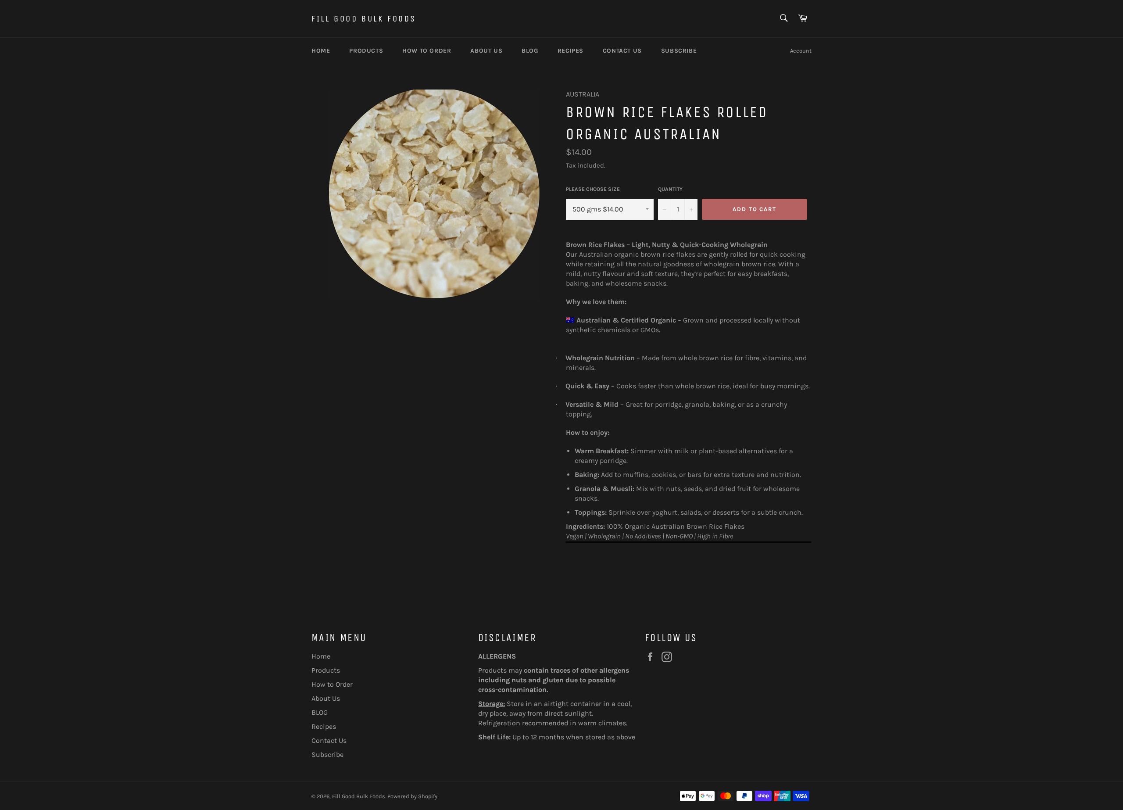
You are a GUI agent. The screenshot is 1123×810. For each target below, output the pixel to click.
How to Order (426, 50)
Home (320, 50)
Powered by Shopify (412, 796)
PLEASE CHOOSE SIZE (593, 189)
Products (366, 50)
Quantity (670, 189)
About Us (486, 50)
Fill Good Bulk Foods (363, 19)
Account (801, 50)
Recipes (570, 50)
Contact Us (622, 50)
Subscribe (679, 50)
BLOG (530, 50)
